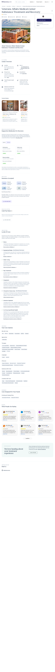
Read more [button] (5, 420)
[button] (8, 150)
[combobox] (21, 2)
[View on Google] (4, 412)
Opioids (4, 142)
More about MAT (19, 137)
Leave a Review (33, 452)
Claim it (38, 25)
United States (9, 6)
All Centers (3, 6)
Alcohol (8, 142)
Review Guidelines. (42, 449)
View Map (6, 69)
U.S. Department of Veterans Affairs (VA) (25, 67)
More (8, 77)
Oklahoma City (19, 6)
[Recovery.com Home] (7, 2)
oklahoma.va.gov (40, 22)
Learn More (24, 73)
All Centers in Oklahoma (9, 184)
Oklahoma (13, 6)
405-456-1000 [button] (7, 201)
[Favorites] (52, 2)
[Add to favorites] (52, 11)
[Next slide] (27, 111)
